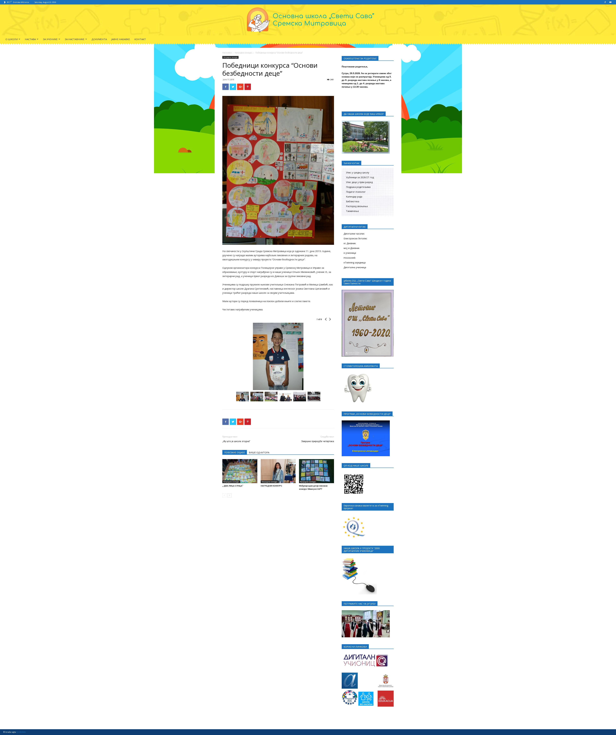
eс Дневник (350, 243)
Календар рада (354, 196)
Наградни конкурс (243, 52)
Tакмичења (352, 211)
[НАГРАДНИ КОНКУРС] (278, 471)
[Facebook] (605, 2)
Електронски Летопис (355, 238)
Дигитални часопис (354, 233)
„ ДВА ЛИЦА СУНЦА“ (232, 486)
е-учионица (350, 252)
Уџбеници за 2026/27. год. (360, 177)
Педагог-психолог (356, 191)
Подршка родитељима (358, 186)
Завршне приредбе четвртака (317, 441)
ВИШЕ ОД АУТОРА (259, 452)
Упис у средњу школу (357, 172)
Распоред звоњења (357, 206)
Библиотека (352, 201)
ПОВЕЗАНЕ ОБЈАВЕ (234, 452)
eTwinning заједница (355, 262)
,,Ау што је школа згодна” (236, 441)
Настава (30, 39)
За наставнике (74, 39)
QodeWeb (21, 732)
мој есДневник (351, 248)
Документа (99, 39)
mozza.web (349, 257)
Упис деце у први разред (359, 182)
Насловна (227, 52)
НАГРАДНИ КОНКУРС (271, 486)
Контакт (140, 39)
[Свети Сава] (308, 19)
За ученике (50, 39)
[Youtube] (610, 2)
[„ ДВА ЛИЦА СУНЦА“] (239, 471)
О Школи (11, 39)
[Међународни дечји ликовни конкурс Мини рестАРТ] (316, 471)
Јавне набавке (120, 39)
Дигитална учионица (355, 267)
